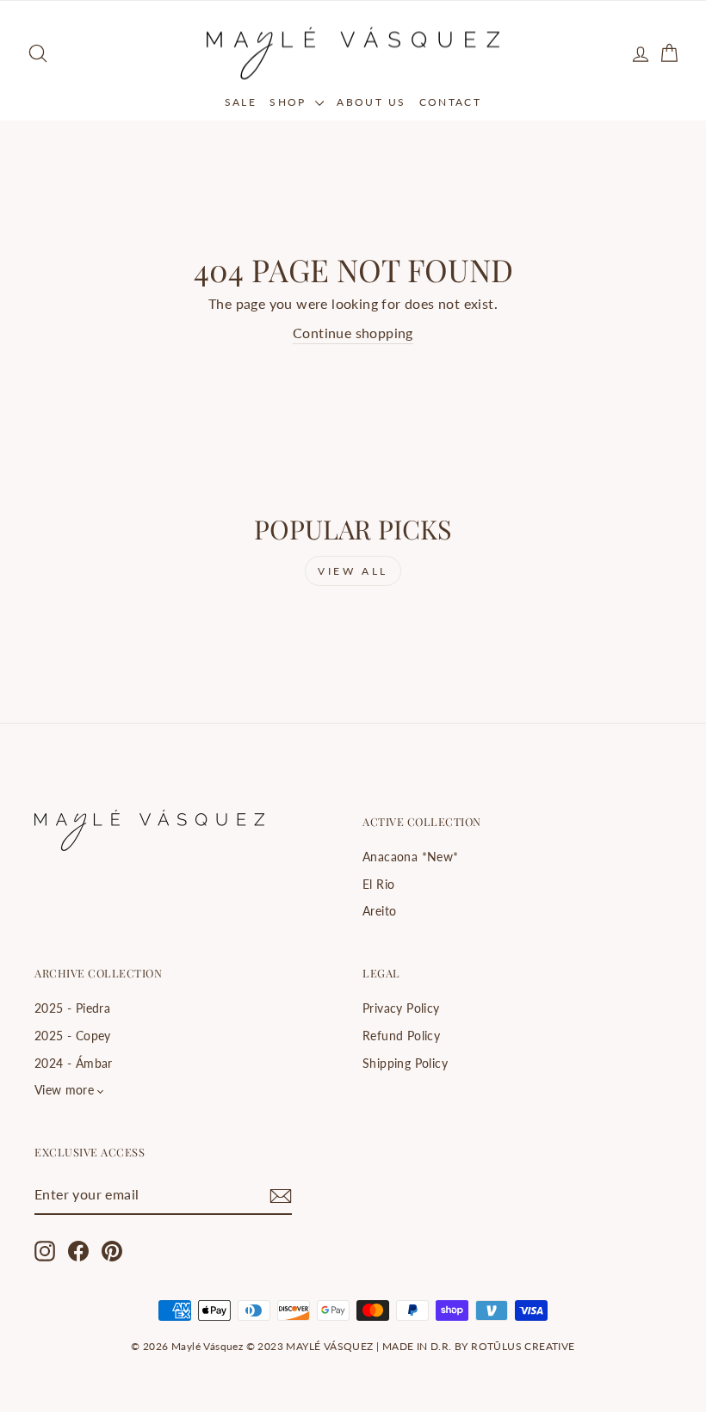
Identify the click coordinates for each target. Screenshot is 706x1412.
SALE (241, 102)
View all (353, 570)
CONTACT (450, 102)
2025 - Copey (72, 1036)
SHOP (290, 102)
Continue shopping (353, 332)
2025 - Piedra (72, 1008)
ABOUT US (371, 102)
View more (64, 1090)
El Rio (378, 884)
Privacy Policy (401, 1008)
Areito (379, 911)
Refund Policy (401, 1036)
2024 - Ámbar (73, 1063)
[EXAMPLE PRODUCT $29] (107, 637)
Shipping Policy (405, 1063)
